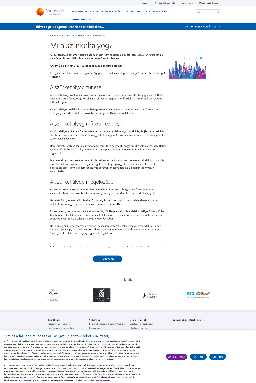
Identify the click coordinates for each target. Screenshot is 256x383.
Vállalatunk (133, 11)
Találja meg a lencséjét (59, 323)
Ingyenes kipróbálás (157, 11)
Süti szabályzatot (31, 380)
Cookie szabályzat (139, 328)
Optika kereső (187, 2)
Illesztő (145, 2)
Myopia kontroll (81, 19)
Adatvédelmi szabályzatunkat (97, 380)
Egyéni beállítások (176, 356)
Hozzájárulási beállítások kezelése (188, 319)
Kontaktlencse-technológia (61, 328)
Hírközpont (94, 328)
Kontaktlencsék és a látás (105, 11)
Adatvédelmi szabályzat (141, 323)
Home (53, 35)
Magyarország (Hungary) (209, 2)
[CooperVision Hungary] (51, 12)
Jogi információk (138, 319)
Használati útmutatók (167, 2)
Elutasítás (198, 356)
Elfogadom (218, 356)
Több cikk (107, 259)
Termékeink (78, 11)
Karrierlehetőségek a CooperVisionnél (107, 323)
